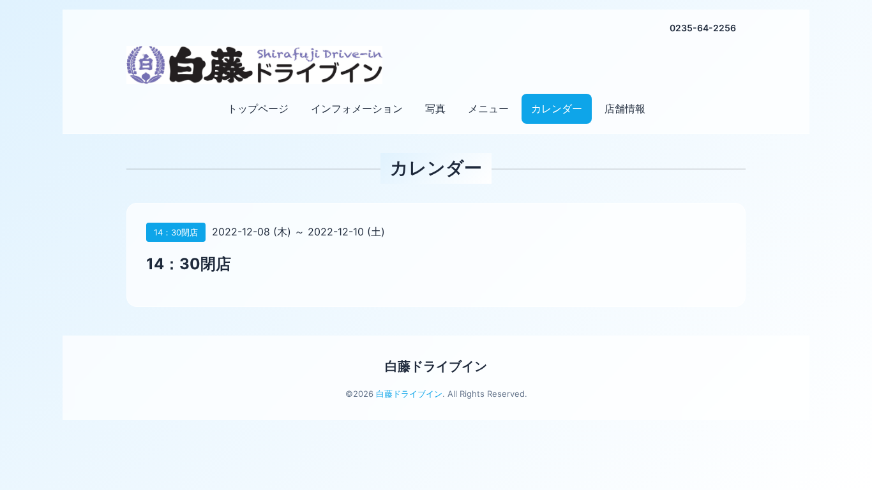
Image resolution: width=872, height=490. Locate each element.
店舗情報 (625, 108)
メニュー (488, 108)
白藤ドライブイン (436, 366)
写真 (435, 108)
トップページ (258, 108)
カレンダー (556, 108)
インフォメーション (357, 108)
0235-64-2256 (703, 27)
